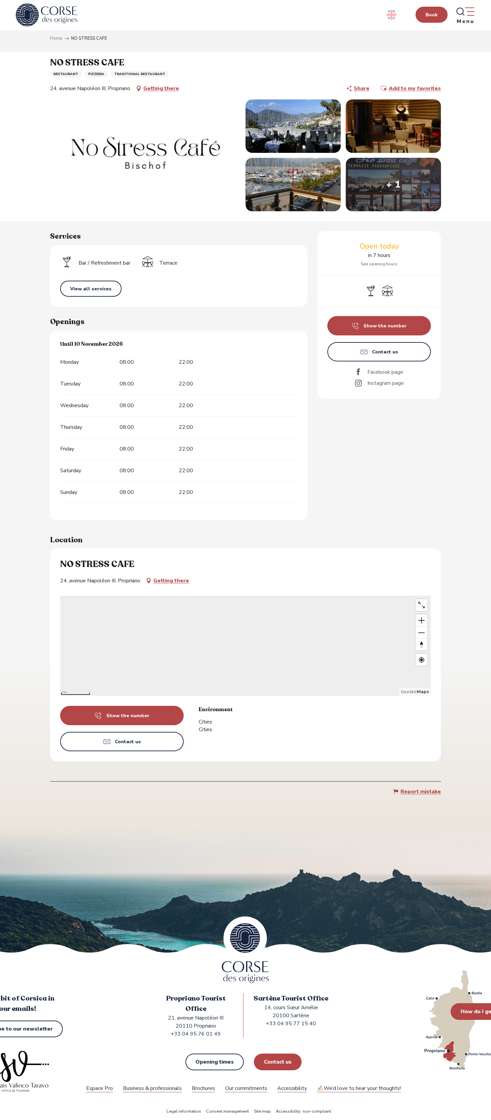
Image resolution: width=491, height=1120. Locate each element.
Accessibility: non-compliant (303, 1111)
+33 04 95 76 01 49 (196, 1034)
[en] (392, 14)
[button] (392, 14)
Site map (262, 1111)
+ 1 (393, 184)
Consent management (227, 1111)
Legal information (184, 1111)
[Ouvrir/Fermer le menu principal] (465, 15)
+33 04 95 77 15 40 (291, 1023)
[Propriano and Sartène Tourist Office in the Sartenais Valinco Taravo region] (46, 15)
